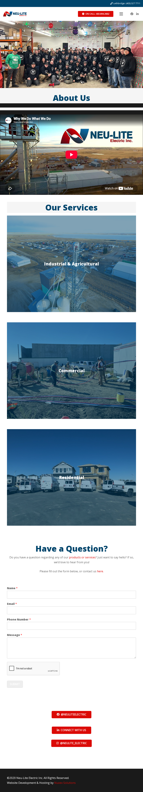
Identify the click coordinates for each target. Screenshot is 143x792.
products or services (82, 557)
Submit (15, 684)
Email (12, 604)
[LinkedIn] (137, 14)
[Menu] (121, 14)
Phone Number (19, 619)
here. (100, 571)
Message (14, 635)
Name (12, 588)
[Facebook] (132, 14)
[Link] (15, 14)
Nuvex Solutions (65, 783)
